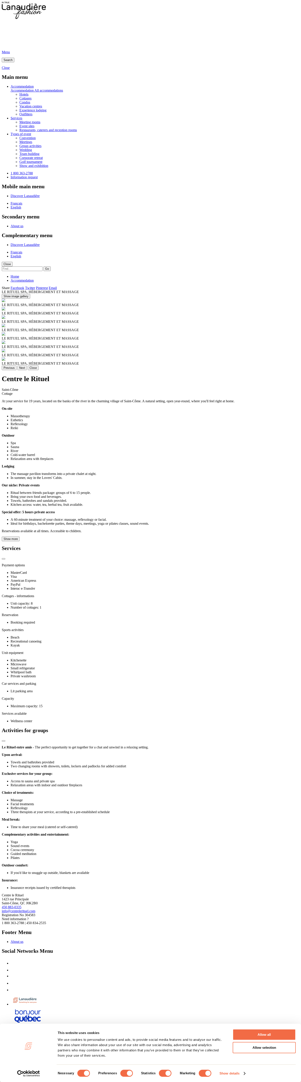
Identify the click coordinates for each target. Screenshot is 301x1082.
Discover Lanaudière (25, 196)
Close (7, 264)
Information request (24, 177)
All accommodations (48, 90)
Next (22, 367)
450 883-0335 (11, 907)
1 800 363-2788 (22, 173)
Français (16, 203)
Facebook (17, 288)
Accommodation (22, 86)
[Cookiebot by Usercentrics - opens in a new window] (28, 1073)
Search (8, 60)
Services (16, 118)
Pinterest (42, 288)
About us (17, 226)
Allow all (264, 1034)
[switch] (126, 1073)
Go (47, 268)
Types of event (21, 134)
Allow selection (264, 1047)
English (16, 207)
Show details (229, 1073)
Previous (9, 367)
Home (15, 276)
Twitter (30, 288)
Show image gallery (16, 296)
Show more (11, 539)
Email (53, 288)
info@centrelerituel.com (18, 911)
